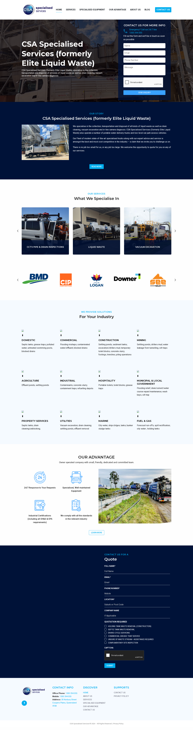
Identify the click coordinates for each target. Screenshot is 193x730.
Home (59, 9)
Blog (147, 9)
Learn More (45, 253)
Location (109, 599)
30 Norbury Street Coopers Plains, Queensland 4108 (64, 702)
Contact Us (163, 9)
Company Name (111, 610)
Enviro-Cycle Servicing (119, 633)
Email (107, 577)
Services (87, 700)
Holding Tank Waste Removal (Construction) (129, 626)
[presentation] (143, 82)
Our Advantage (117, 9)
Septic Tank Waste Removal (121, 629)
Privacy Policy (121, 696)
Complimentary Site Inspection (123, 643)
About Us (135, 9)
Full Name (109, 566)
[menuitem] (59, 9)
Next (175, 231)
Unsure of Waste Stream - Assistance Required (131, 639)
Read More (97, 167)
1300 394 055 (135, 32)
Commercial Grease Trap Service (124, 636)
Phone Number (112, 588)
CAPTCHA (108, 648)
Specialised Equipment (92, 9)
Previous (17, 231)
